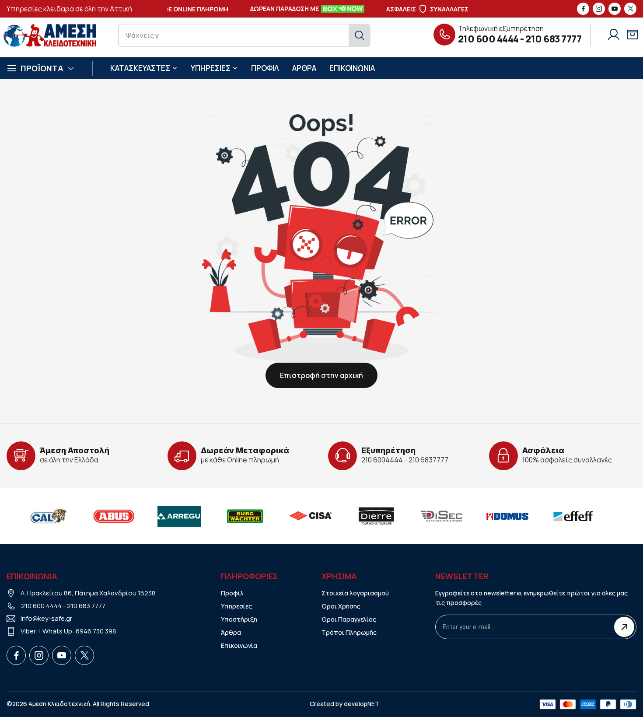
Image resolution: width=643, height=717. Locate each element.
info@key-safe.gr (46, 618)
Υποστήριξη (239, 619)
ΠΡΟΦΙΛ (265, 68)
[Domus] (507, 516)
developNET (361, 704)
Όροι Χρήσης (341, 606)
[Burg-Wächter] (245, 516)
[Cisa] (310, 516)
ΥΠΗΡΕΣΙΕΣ (211, 68)
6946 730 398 (96, 631)
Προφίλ (232, 593)
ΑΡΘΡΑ (304, 68)
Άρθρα (231, 632)
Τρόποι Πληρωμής (349, 632)
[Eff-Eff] (573, 516)
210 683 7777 (553, 39)
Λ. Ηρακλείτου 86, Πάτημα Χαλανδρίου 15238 (88, 593)
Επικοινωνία (239, 645)
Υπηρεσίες (236, 606)
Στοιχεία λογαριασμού (355, 593)
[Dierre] (376, 516)
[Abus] (114, 516)
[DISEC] (442, 516)
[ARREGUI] (179, 516)
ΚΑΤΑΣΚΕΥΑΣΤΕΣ (140, 68)
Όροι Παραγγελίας (349, 619)
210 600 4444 (488, 39)
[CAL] (48, 516)
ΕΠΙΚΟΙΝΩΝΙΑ (352, 68)
